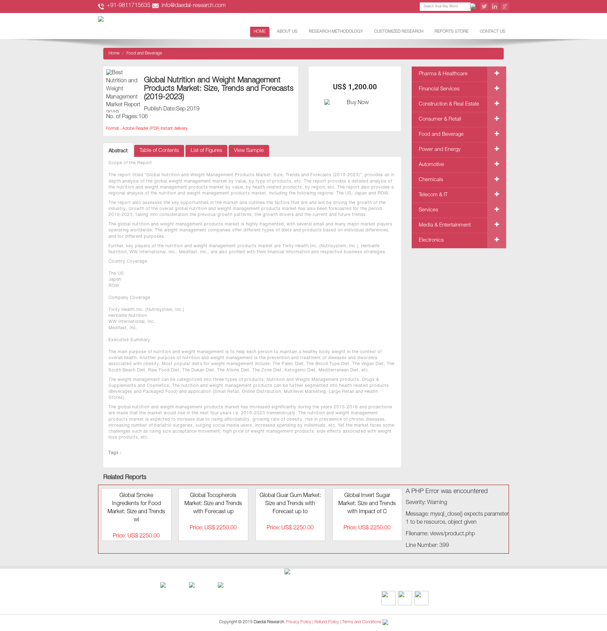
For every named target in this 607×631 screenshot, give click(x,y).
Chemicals (431, 180)
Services (428, 210)
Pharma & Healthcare (443, 74)
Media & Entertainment (445, 225)
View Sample (249, 150)
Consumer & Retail (440, 119)
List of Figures (206, 150)
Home (260, 32)
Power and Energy (440, 149)
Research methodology (336, 32)
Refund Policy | (328, 622)
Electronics (431, 240)
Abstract (118, 151)
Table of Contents (159, 150)
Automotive (431, 164)
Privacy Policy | (299, 622)
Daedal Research (269, 622)
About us (287, 32)
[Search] (474, 6)
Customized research (398, 32)
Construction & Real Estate (449, 104)
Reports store (452, 32)
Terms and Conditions (361, 622)
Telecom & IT (433, 195)
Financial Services (439, 89)
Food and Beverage (441, 134)
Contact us (492, 32)
